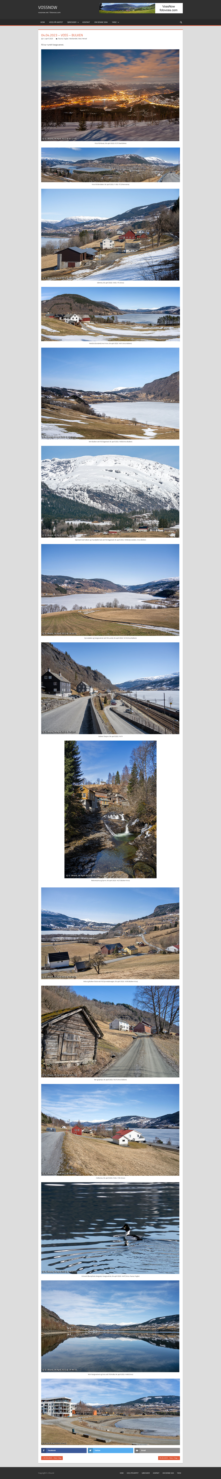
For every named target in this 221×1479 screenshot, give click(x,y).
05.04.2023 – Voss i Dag (168, 1458)
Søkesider (71, 22)
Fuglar (66, 39)
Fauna (60, 39)
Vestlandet (73, 39)
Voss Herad (82, 39)
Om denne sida (101, 22)
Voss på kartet (56, 22)
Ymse (114, 22)
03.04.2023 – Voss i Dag (52, 1458)
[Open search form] (181, 22)
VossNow (47, 7)
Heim (42, 22)
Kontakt (86, 22)
